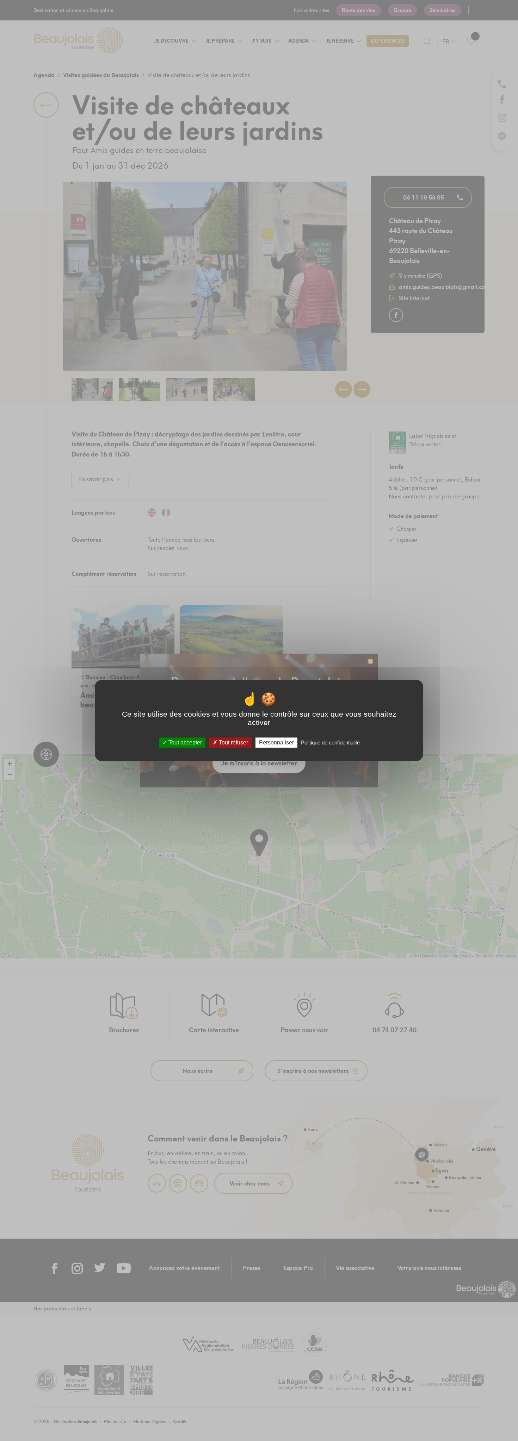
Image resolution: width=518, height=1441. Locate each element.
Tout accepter (184, 742)
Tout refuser (232, 742)
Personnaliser (276, 742)
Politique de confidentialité (330, 742)
